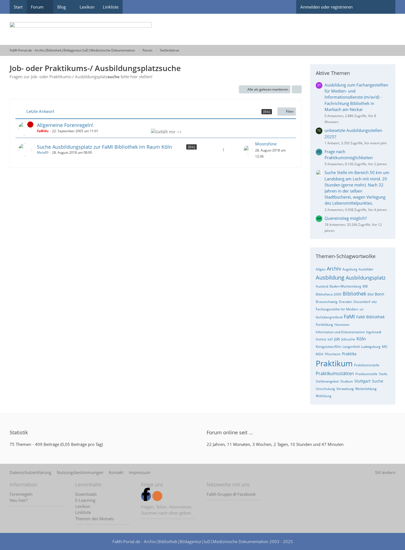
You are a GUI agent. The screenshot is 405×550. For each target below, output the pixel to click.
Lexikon (82, 506)
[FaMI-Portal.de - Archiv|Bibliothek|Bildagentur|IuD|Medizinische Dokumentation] (202, 29)
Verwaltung (345, 388)
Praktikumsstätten (335, 373)
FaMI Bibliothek (370, 316)
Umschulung (325, 388)
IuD (330, 339)
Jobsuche (348, 339)
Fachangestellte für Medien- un (339, 309)
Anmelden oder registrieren (326, 7)
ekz (374, 301)
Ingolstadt (373, 332)
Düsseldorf (361, 301)
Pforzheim (333, 354)
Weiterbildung (366, 388)
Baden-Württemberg (345, 286)
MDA (319, 354)
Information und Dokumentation (340, 332)
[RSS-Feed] (157, 496)
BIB (365, 286)
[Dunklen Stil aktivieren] (366, 7)
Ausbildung (330, 277)
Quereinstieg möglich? (346, 218)
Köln (361, 339)
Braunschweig (326, 301)
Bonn (379, 294)
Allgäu (320, 269)
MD (384, 346)
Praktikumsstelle (366, 365)
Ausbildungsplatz (365, 277)
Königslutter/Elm (328, 346)
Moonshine (266, 144)
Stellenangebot (327, 381)
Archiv (334, 268)
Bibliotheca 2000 (328, 294)
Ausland (322, 286)
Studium (346, 381)
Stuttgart (362, 381)
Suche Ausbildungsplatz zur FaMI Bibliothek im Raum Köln (104, 146)
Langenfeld (351, 346)
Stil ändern (385, 472)
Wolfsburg (323, 396)
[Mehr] (297, 89)
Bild (370, 294)
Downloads (86, 494)
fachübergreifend (329, 317)
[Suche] (385, 7)
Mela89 (42, 152)
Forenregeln (21, 494)
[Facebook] (146, 496)
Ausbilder (366, 269)
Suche (377, 381)
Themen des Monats (94, 518)
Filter (290, 111)
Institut (321, 339)
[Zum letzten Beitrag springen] (248, 149)
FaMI (349, 316)
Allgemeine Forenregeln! (65, 125)
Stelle (383, 374)
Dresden (345, 301)
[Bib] (191, 147)
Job (337, 339)
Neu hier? (19, 500)
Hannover (342, 324)
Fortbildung (324, 324)
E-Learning (85, 500)
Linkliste (83, 512)
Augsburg (349, 269)
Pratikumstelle (366, 374)
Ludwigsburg (370, 346)
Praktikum (334, 363)
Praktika (349, 353)
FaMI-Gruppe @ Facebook (231, 494)
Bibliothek (354, 293)
